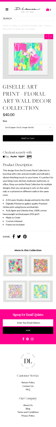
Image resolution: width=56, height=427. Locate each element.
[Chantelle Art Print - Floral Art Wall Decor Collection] (40, 301)
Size (5, 121)
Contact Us (28, 386)
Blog (28, 408)
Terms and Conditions (28, 412)
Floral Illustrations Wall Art (26, 26)
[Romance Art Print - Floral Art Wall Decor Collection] (15, 301)
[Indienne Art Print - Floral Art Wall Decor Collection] (40, 275)
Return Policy (28, 382)
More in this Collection (28, 250)
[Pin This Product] (25, 236)
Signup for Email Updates (28, 314)
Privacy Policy (28, 415)
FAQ (28, 389)
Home (6, 26)
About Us (28, 405)
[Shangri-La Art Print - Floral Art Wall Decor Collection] (15, 275)
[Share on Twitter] (19, 236)
